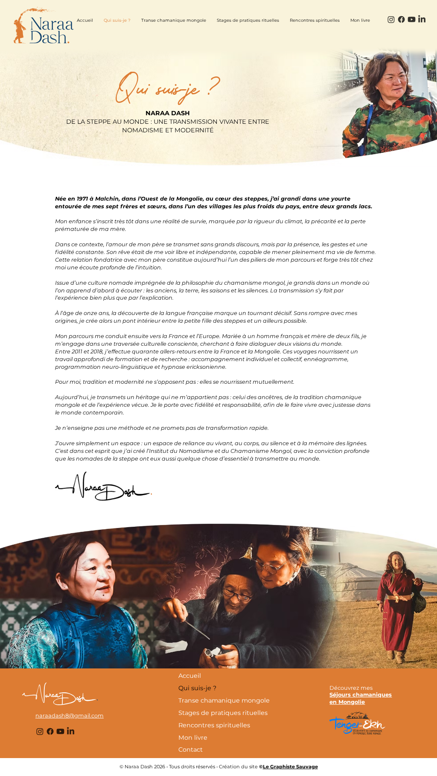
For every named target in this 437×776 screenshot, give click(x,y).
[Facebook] (401, 19)
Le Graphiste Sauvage (290, 767)
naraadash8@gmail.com (69, 715)
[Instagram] (391, 19)
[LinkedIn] (421, 19)
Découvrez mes (351, 688)
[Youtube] (411, 19)
